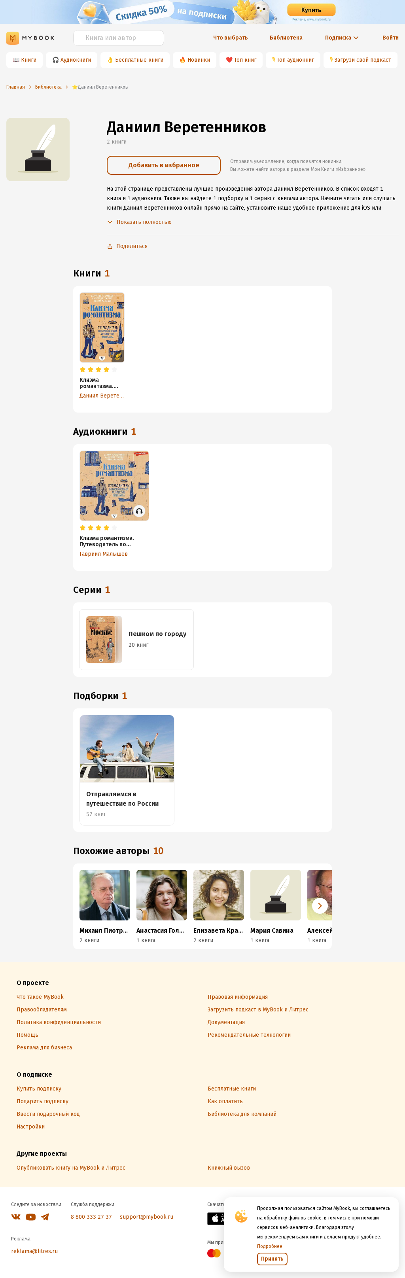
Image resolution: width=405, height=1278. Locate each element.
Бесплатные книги (139, 60)
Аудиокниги (76, 60)
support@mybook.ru (146, 1217)
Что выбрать (230, 37)
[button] (320, 906)
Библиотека (286, 37)
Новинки (198, 60)
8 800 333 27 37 (91, 1217)
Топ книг (245, 60)
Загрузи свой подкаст (363, 60)
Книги (28, 60)
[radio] (82, 370)
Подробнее (269, 1246)
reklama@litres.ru (34, 1251)
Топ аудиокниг (295, 60)
